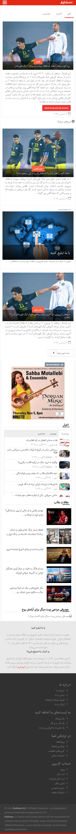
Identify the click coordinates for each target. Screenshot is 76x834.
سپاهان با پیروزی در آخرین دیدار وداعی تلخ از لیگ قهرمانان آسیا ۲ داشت (40, 315)
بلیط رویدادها (58, 746)
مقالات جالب (61, 502)
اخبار (66, 424)
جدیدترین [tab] (41, 433)
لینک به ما (60, 704)
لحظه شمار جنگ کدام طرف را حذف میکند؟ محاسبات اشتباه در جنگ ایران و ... (25, 534)
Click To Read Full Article (56, 108)
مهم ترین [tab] (53, 433)
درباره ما (60, 690)
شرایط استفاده (58, 792)
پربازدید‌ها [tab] (65, 433)
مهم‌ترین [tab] (47, 13)
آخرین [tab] (59, 13)
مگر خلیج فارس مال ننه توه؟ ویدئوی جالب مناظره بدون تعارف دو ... (26, 590)
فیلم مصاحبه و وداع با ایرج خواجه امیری (24, 549)
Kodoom (8, 816)
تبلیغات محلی (58, 755)
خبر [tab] (69, 13)
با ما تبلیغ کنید (60, 253)
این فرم (21, 667)
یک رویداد (60, 718)
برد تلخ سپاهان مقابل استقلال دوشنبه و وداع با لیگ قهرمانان (42, 66)
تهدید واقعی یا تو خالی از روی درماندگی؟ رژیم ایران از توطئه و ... (24, 512)
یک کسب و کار (57, 723)
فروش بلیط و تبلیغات (55, 700)
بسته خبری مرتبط (63, 353)
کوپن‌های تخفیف (56, 751)
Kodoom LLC (19, 808)
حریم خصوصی (58, 788)
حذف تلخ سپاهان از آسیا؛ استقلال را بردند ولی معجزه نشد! (43, 173)
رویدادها (61, 742)
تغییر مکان (60, 783)
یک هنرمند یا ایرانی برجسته (52, 727)
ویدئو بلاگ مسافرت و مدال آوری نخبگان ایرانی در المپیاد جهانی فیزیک (24, 570)
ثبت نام (61, 774)
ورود (62, 769)
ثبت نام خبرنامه (57, 778)
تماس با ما (60, 695)
